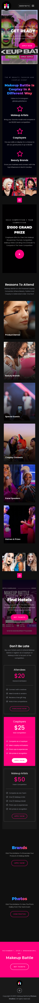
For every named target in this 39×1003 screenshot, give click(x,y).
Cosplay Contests (14, 457)
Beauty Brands (12, 375)
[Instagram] (19, 200)
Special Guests (12, 416)
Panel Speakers (12, 498)
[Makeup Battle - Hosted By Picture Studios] (6, 6)
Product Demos (12, 334)
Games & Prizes (12, 539)
